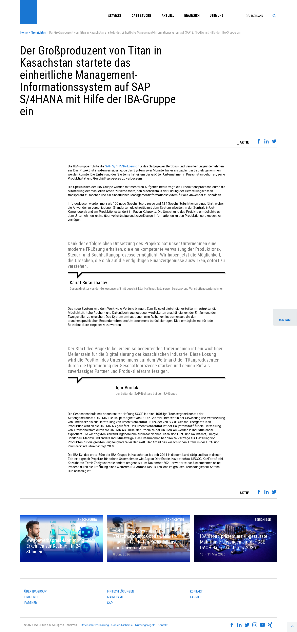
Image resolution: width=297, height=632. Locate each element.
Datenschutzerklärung (95, 625)
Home (24, 32)
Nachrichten (38, 32)
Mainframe (115, 597)
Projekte (31, 597)
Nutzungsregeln (145, 625)
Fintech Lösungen (120, 591)
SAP (110, 603)
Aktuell (168, 16)
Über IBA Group (35, 591)
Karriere (196, 597)
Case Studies (142, 16)
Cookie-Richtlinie (122, 625)
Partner (30, 603)
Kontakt (196, 591)
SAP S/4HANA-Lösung (121, 166)
